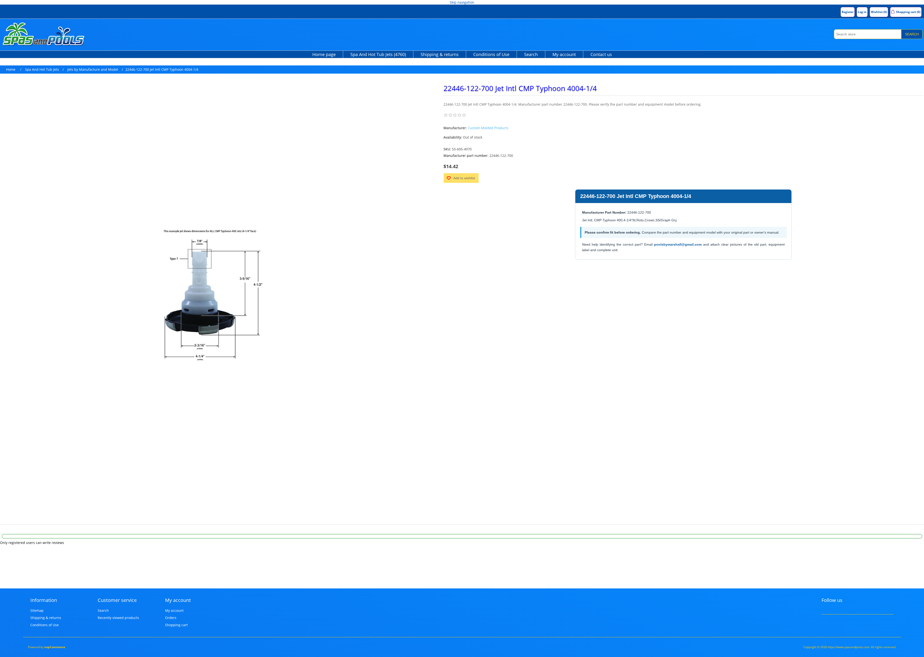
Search (912, 34)
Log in (862, 12)
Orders (170, 617)
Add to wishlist (464, 178)
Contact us (601, 54)
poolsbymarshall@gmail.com (678, 244)
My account (564, 54)
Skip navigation (462, 2)
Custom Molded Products (488, 128)
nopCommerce (54, 647)
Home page (324, 54)
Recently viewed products (118, 617)
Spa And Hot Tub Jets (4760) (378, 54)
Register (847, 12)
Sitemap (37, 610)
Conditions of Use (491, 54)
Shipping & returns (440, 54)
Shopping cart (176, 625)
